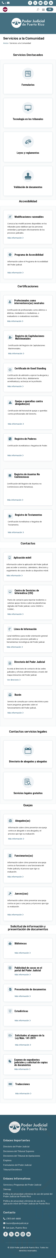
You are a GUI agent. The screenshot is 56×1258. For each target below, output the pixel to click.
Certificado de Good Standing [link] (30, 368)
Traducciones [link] (22, 1084)
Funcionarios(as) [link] (24, 855)
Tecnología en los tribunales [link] (28, 119)
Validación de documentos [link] (28, 187)
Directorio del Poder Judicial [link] (29, 661)
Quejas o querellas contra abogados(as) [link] (29, 402)
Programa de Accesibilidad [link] (29, 254)
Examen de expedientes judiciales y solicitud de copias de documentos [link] (31, 1062)
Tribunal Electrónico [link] (12, 1170)
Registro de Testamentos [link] (28, 514)
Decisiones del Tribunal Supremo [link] (18, 1151)
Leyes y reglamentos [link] (28, 152)
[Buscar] (38, 9)
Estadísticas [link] (21, 1011)
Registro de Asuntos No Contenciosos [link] (27, 475)
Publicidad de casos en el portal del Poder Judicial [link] (28, 969)
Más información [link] (14, 238)
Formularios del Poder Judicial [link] (17, 1165)
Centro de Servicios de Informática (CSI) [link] (27, 592)
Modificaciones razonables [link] (29, 216)
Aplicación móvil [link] (22, 557)
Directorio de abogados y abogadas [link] (28, 761)
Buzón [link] (18, 694)
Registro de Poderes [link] (25, 438)
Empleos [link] (7, 1160)
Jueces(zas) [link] (21, 893)
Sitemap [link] (7, 1189)
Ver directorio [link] (13, 680)
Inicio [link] (5, 43)
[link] (3, 3)
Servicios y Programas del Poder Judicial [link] (22, 1185)
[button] (30, 3)
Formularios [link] (28, 84)
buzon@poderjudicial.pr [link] (17, 1223)
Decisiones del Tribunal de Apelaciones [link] (21, 1156)
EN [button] (50, 9)
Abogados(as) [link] (22, 820)
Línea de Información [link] (25, 629)
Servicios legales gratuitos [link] (28, 793)
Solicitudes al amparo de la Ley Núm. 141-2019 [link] (29, 1037)
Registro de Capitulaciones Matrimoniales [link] (29, 337)
